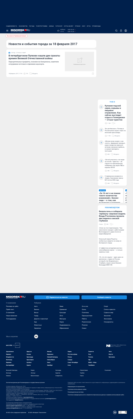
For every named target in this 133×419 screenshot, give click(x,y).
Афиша (51, 26)
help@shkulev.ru (19, 400)
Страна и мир (108, 312)
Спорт (106, 306)
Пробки (77, 26)
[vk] (36, 336)
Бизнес (36, 309)
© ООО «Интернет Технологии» (37, 412)
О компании (10, 312)
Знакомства (23, 26)
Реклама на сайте (12, 306)
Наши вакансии (11, 316)
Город (36, 316)
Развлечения (86, 322)
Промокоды (96, 26)
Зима (61, 306)
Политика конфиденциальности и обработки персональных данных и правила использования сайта (96, 395)
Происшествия (87, 316)
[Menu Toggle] (7, 30)
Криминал (63, 309)
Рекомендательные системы (76, 392)
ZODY (83, 26)
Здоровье (37, 328)
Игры (89, 26)
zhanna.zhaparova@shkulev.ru (14, 405)
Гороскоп (58, 26)
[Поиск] (116, 30)
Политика (85, 312)
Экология (107, 316)
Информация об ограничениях (76, 386)
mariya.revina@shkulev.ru (13, 408)
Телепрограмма (41, 26)
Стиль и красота (109, 309)
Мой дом (63, 319)
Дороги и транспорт (41, 319)
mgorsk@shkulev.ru (28, 397)
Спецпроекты (108, 322)
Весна (36, 312)
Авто (36, 306)
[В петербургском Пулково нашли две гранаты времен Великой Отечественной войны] (79, 61)
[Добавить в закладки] (93, 73)
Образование (64, 328)
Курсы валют (68, 26)
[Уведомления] (121, 30)
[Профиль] (125, 30)
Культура (63, 312)
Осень (84, 309)
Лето (61, 316)
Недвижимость (11, 26)
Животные (38, 325)
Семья (84, 328)
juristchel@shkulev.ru (50, 398)
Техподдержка (11, 319)
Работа (84, 319)
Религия (85, 325)
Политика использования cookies (77, 389)
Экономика (108, 319)
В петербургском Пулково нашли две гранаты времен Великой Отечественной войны (34, 57)
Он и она (85, 306)
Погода (31, 26)
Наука (62, 322)
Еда (35, 322)
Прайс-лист (10, 309)
